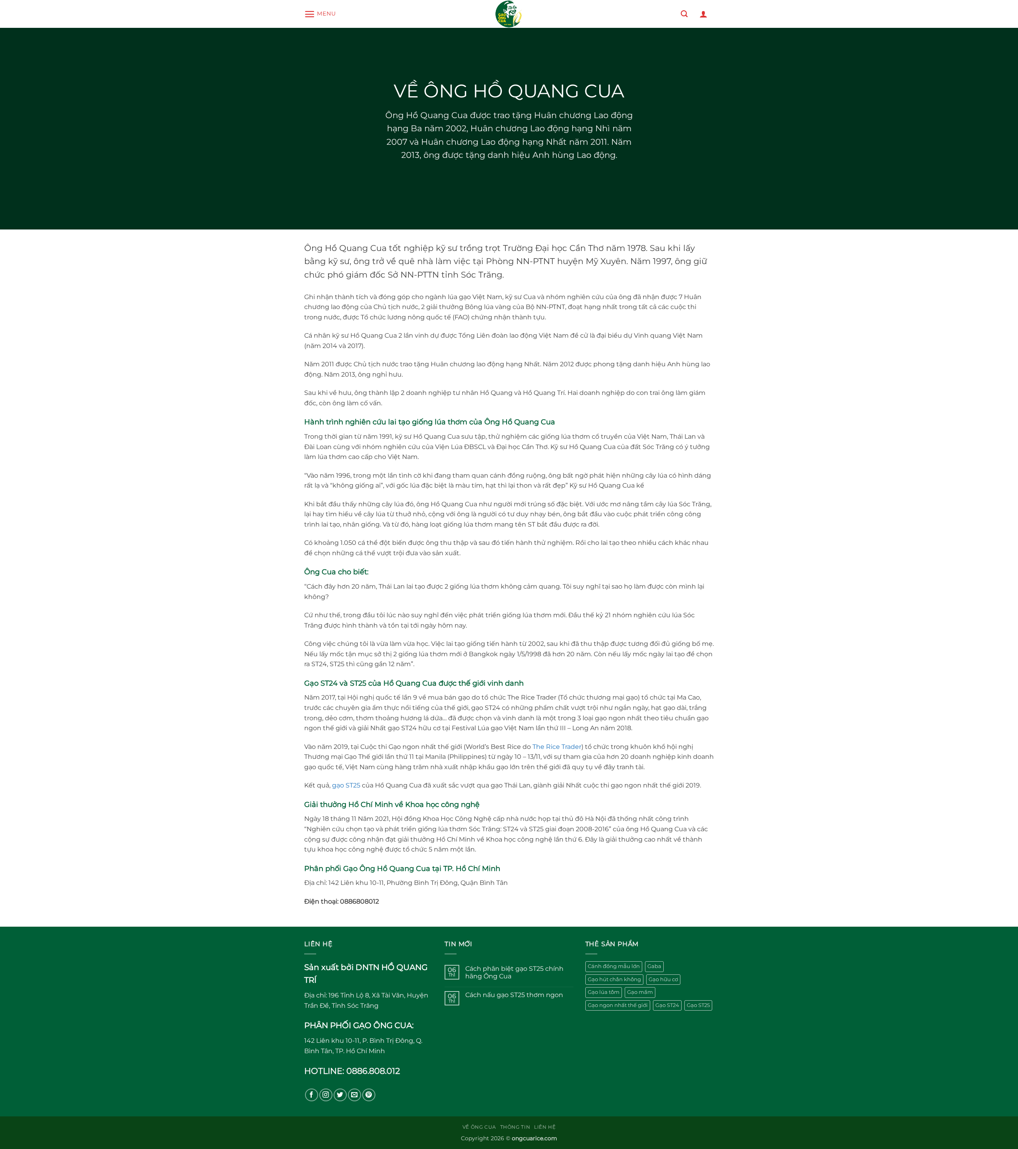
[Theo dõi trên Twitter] (340, 1095)
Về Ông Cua (479, 1127)
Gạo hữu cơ (663, 979)
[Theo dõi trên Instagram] (325, 1095)
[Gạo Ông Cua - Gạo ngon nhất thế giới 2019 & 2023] (509, 14)
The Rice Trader (556, 746)
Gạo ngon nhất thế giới (618, 1005)
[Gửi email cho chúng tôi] (354, 1095)
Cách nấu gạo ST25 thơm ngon (514, 995)
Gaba (654, 966)
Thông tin (515, 1127)
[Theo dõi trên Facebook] (311, 1095)
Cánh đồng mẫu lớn (614, 966)
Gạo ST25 (698, 1005)
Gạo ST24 (667, 1005)
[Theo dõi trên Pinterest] (368, 1095)
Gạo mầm (640, 992)
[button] (320, 14)
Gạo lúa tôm (604, 992)
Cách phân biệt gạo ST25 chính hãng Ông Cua (514, 972)
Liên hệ (545, 1127)
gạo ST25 (346, 785)
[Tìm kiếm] (684, 14)
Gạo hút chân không (614, 979)
